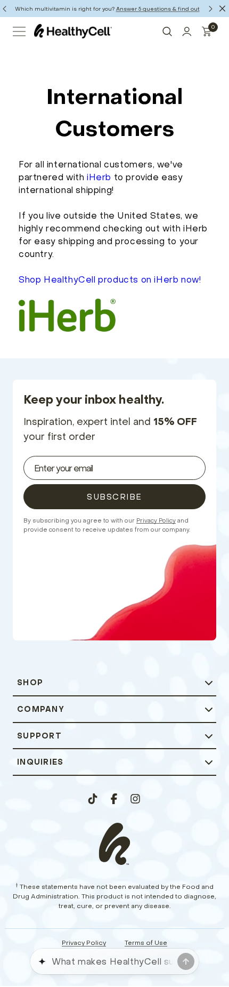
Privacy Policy (156, 520)
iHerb (99, 177)
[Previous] (4, 8)
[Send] (185, 961)
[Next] (210, 8)
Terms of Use (146, 942)
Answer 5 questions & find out (158, 8)
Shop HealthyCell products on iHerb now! (110, 279)
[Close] (222, 8)
